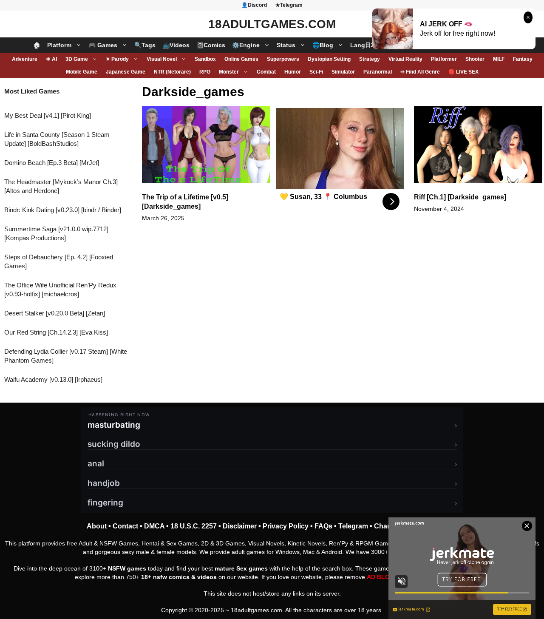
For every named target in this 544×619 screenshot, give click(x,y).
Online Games (241, 59)
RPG (204, 72)
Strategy (369, 59)
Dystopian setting (329, 59)
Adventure (24, 59)
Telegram (353, 526)
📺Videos (176, 45)
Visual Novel (162, 59)
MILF (498, 59)
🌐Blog (322, 45)
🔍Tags (145, 45)
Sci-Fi (316, 72)
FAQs (323, 526)
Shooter (474, 59)
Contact (125, 526)
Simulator (343, 72)
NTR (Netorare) (172, 72)
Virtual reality (405, 59)
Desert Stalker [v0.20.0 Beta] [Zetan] (54, 313)
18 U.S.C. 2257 (193, 526)
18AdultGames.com (272, 24)
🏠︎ (37, 45)
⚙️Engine (246, 45)
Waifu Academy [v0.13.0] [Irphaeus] (53, 379)
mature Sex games (241, 568)
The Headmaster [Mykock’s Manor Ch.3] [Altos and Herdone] (61, 186)
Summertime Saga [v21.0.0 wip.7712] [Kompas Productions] (56, 233)
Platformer (444, 59)
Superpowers (283, 59)
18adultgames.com (256, 610)
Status (286, 45)
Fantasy (523, 59)
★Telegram (289, 5)
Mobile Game (81, 72)
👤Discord (254, 5)
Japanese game (125, 72)
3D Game (76, 59)
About (97, 526)
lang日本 (363, 45)
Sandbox (205, 59)
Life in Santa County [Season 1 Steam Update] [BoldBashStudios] (57, 139)
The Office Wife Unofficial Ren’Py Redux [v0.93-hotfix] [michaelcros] (60, 289)
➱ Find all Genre (420, 72)
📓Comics (210, 45)
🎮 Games (102, 45)
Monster (229, 72)
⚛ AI (51, 59)
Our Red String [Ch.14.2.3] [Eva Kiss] (56, 332)
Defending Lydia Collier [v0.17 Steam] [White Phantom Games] (65, 356)
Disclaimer (240, 526)
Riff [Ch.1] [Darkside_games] (460, 197)
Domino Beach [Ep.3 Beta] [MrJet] (51, 162)
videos (207, 577)
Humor (292, 72)
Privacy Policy (286, 526)
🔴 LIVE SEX (463, 72)
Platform (59, 45)
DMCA (154, 526)
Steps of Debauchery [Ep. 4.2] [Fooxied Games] (58, 261)
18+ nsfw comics (165, 577)
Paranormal (377, 72)
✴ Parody (117, 59)
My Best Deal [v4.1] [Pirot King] (47, 115)
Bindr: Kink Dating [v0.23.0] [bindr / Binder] (62, 209)
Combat (266, 72)
